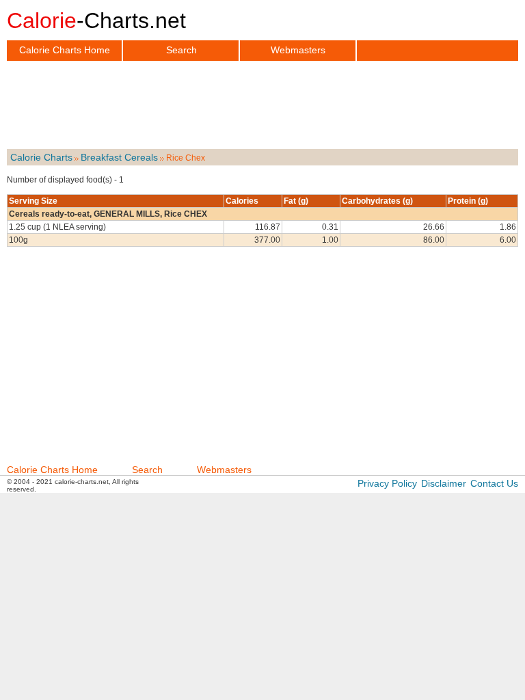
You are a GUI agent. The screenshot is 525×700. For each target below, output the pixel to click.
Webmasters (298, 49)
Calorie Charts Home (64, 49)
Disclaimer (443, 483)
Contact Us (494, 483)
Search (181, 49)
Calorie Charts (41, 157)
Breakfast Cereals (119, 157)
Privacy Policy (387, 483)
